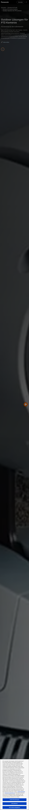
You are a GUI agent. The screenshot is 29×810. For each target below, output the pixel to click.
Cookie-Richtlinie (21, 791)
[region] (14, 784)
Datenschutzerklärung (10, 793)
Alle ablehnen (14, 803)
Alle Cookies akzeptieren (14, 807)
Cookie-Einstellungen (14, 799)
